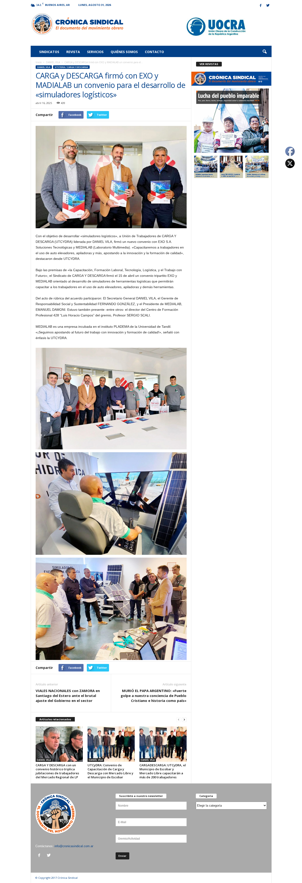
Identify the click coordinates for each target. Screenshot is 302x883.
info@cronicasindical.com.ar (74, 846)
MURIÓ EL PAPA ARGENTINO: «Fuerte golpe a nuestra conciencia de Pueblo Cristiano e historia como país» (153, 695)
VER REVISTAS (209, 64)
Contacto (154, 52)
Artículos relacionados (55, 719)
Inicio (39, 62)
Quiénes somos (124, 52)
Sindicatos (49, 52)
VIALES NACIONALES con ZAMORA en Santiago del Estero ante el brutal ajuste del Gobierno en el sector (68, 695)
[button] (264, 52)
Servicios (95, 52)
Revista (73, 52)
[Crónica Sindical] (77, 24)
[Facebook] (261, 5)
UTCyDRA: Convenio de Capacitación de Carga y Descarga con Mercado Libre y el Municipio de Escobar (110, 771)
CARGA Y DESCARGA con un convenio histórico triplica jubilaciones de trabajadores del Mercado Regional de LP (57, 771)
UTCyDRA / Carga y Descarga (71, 67)
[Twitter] (268, 5)
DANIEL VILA (53, 62)
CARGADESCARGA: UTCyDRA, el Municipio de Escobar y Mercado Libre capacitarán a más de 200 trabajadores (162, 771)
